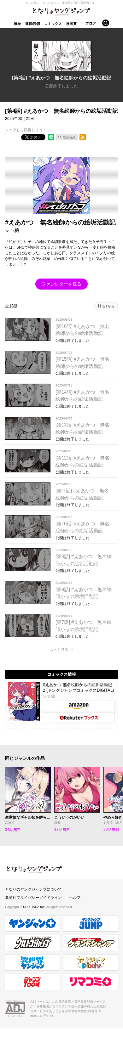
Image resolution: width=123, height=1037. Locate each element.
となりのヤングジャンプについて (33, 889)
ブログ (90, 23)
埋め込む (70, 137)
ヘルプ (74, 897)
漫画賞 (71, 23)
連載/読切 (32, 23)
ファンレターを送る (61, 283)
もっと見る (59, 649)
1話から (108, 306)
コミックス (53, 23)
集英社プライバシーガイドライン (33, 897)
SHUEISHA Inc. (34, 907)
